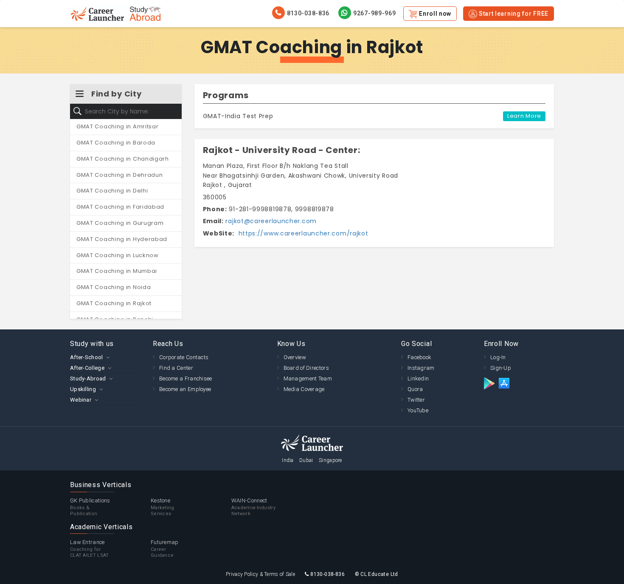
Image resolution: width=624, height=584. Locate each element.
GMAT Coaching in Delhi (112, 191)
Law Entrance (89, 548)
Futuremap (165, 548)
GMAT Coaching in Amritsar (117, 126)
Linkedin (418, 378)
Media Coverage (304, 389)
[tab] (105, 357)
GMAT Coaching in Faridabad (120, 207)
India (288, 460)
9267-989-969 (374, 13)
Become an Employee (185, 389)
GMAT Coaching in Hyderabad (121, 239)
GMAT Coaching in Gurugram (120, 223)
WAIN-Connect (253, 506)
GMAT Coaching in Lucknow (117, 255)
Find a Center (176, 368)
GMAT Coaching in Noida (113, 287)
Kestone (162, 506)
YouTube (418, 410)
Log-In (498, 357)
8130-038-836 (308, 13)
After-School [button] (86, 357)
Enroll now (434, 13)
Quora (415, 389)
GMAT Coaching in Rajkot (114, 303)
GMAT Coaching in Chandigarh (122, 159)
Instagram (421, 368)
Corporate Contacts (183, 357)
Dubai (306, 460)
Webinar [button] (80, 400)
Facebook (419, 357)
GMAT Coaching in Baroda (115, 143)
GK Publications (90, 506)
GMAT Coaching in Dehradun (119, 175)
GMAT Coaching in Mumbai (116, 271)
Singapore (330, 460)
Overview (295, 357)
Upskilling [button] (83, 389)
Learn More (524, 116)
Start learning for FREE (512, 13)
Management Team (308, 378)
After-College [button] (87, 368)
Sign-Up (500, 368)
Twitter (416, 400)
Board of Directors (306, 368)
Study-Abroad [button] (88, 378)
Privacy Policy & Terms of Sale (260, 574)
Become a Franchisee (185, 378)
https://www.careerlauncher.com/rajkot (302, 233)
